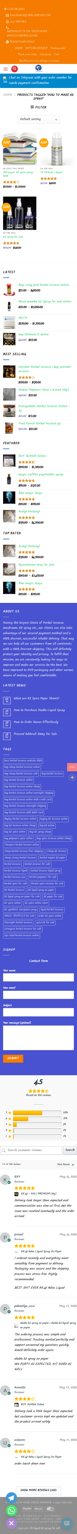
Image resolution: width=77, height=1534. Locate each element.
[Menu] (5, 69)
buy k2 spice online (14, 832)
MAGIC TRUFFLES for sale (19, 916)
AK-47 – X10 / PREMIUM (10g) (38, 1194)
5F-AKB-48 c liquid (51, 173)
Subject (7, 1005)
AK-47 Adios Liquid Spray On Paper (41, 1252)
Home (7, 95)
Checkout (45, 54)
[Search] (14, 69)
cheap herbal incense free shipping (23, 851)
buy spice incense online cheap (54, 839)
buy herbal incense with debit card (23, 813)
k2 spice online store (36, 903)
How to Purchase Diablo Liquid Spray (39, 711)
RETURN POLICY (36, 48)
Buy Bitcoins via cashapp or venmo (39, 61)
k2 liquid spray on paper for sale (22, 897)
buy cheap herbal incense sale (21, 774)
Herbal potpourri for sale (42, 877)
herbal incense (12, 864)
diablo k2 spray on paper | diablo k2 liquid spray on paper (48, 1325)
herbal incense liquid (15, 871)
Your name (9, 971)
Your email (9, 988)
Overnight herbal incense (18, 923)
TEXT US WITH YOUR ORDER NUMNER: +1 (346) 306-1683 (38, 1503)
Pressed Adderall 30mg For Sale (35, 734)
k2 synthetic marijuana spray (20, 910)
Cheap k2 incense (57, 851)
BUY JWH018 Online (32, 1405)
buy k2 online (47, 826)
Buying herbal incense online (20, 819)
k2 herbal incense (14, 890)
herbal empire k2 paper (52, 858)
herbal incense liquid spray (45, 871)
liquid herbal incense (52, 910)
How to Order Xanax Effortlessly (36, 722)
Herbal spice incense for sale (47, 884)
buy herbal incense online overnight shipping (29, 793)
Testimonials (58, 48)
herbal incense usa (14, 877)
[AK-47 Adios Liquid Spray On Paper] (17, 1252)
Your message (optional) (17, 1023)
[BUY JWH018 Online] (17, 1405)
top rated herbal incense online (21, 936)
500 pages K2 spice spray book (18, 174)
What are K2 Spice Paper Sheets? (36, 699)
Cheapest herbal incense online (21, 845)
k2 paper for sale (53, 897)
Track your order (27, 54)
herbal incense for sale (37, 864)
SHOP (19, 48)
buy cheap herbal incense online (22, 767)
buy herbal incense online (18, 780)
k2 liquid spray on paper (41, 890)
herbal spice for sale (15, 884)
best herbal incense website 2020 (23, 761)
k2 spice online (12, 903)
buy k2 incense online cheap (20, 826)
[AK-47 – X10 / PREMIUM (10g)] (17, 1194)
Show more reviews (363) (38, 1491)
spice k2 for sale (45, 923)
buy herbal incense (52, 774)
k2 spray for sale (13, 237)
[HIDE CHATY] (11, 1523)
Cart (56, 54)
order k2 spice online (49, 916)
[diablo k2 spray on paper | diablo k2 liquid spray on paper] (16, 1326)
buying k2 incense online (54, 819)
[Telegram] (11, 1497)
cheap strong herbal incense (20, 858)
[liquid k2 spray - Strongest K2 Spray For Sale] (38, 69)
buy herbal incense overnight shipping (25, 806)
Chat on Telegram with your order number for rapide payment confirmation (40, 81)
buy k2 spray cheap (40, 832)
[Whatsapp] (11, 1510)
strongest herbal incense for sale (22, 929)
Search (70, 1150)
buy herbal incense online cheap (22, 787)
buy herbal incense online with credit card (27, 800)
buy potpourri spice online (18, 839)
